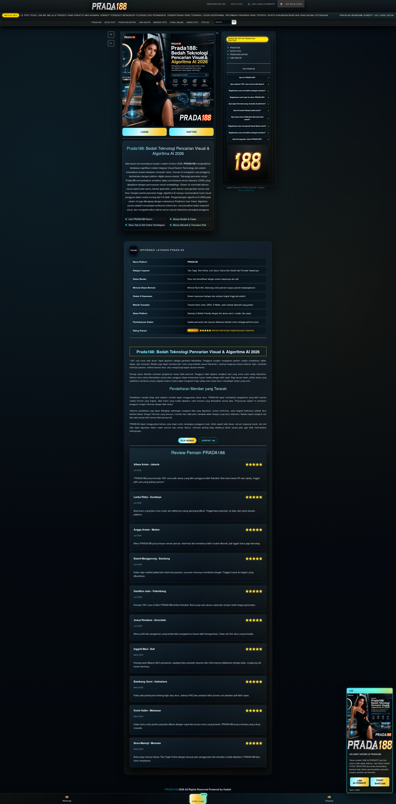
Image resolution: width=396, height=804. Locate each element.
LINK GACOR (144, 22)
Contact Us (208, 440)
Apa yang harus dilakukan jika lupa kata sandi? (247, 118)
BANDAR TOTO (160, 22)
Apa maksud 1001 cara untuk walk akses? (247, 84)
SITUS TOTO (109, 22)
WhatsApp (66, 801)
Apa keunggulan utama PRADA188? (247, 139)
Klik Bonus (187, 440)
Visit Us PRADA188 (245, 190)
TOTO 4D (205, 22)
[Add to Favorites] (111, 35)
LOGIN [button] (144, 131)
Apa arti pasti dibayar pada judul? (247, 110)
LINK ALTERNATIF (359, 781)
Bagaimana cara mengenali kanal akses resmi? (247, 126)
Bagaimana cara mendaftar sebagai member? (247, 90)
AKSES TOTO (192, 22)
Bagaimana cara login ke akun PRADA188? (247, 97)
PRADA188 (96, 22)
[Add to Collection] (111, 43)
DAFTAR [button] (191, 131)
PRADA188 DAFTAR (127, 22)
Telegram (329, 801)
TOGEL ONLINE (176, 22)
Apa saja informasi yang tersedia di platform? (247, 103)
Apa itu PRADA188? (247, 77)
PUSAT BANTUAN (380, 782)
